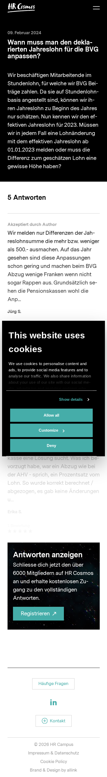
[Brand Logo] (21, 7)
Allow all (51, 415)
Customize (48, 430)
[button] (53, 683)
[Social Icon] (53, 702)
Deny (51, 445)
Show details (71, 399)
